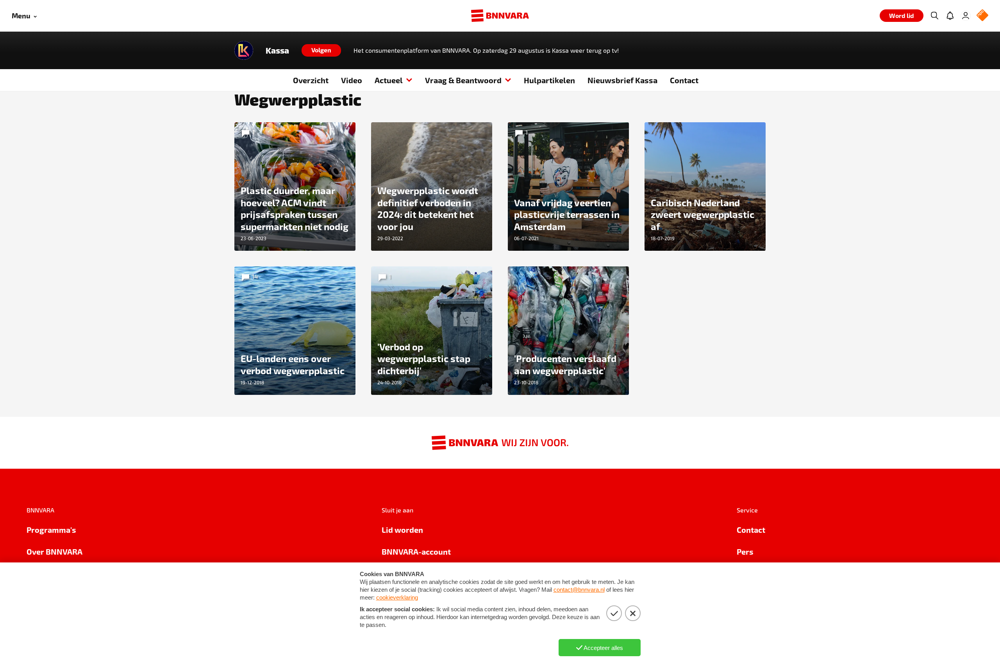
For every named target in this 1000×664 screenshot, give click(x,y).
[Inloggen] (965, 15)
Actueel (389, 80)
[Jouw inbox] (950, 15)
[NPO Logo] (982, 15)
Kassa (277, 50)
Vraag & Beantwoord (463, 80)
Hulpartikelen (549, 80)
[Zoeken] (934, 15)
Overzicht (311, 80)
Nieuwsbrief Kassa (622, 80)
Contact (684, 80)
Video (351, 80)
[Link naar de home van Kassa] (243, 50)
